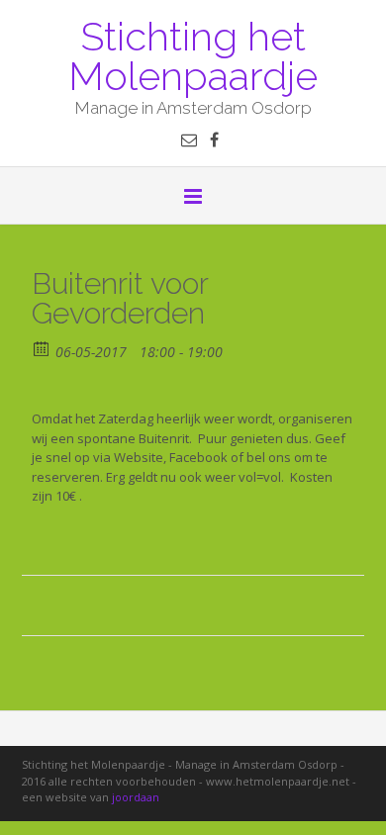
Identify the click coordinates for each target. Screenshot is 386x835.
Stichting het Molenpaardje (193, 54)
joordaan (135, 796)
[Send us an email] (189, 139)
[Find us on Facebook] (214, 139)
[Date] (42, 347)
